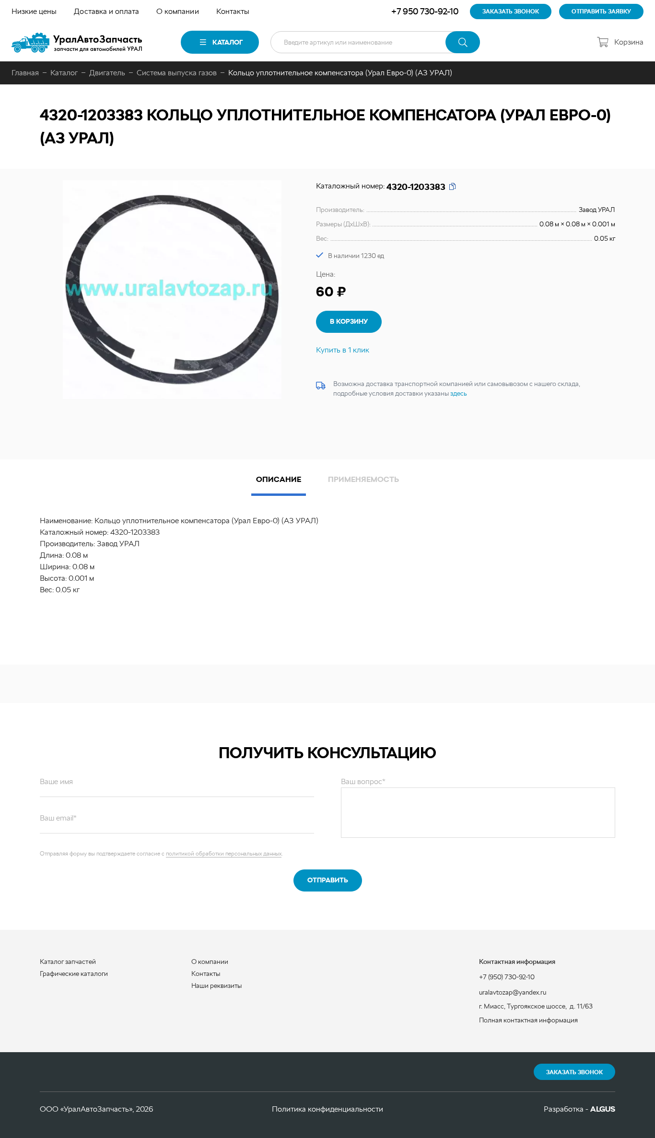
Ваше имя (56, 781)
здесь (458, 393)
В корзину (349, 321)
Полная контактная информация (528, 1020)
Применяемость (363, 479)
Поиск (462, 42)
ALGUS (602, 1109)
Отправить (327, 880)
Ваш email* (58, 817)
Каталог (227, 42)
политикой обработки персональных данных (223, 853)
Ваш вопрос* (363, 781)
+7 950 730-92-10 (424, 11)
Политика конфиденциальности (327, 1109)
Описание (278, 479)
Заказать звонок (574, 1072)
